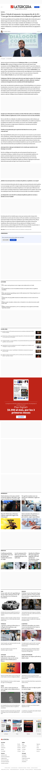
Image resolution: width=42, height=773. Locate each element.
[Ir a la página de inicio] (21, 7)
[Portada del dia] (21, 400)
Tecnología (3, 654)
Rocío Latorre (7, 31)
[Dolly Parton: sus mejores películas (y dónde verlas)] (31, 667)
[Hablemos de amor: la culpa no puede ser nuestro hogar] (31, 697)
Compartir (3, 58)
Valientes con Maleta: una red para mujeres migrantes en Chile (30, 706)
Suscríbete (13, 239)
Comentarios (9, 58)
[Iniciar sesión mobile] (40, 7)
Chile (2, 591)
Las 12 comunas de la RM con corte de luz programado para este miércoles (21, 555)
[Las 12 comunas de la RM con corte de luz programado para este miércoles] (21, 565)
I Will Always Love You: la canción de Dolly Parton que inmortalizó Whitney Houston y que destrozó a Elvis (31, 677)
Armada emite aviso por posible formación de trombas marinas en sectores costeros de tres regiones (20, 298)
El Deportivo (24, 623)
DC (19, 229)
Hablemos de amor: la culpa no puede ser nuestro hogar (31, 688)
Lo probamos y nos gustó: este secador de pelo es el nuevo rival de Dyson (31, 711)
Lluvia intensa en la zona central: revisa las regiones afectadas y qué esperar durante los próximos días (10, 497)
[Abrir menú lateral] (2, 7)
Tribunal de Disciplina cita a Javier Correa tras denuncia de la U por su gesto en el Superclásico (31, 627)
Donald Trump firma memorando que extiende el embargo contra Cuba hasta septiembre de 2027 (10, 712)
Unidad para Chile (28, 229)
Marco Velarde (12, 229)
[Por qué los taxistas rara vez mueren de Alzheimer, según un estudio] (31, 505)
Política (3, 12)
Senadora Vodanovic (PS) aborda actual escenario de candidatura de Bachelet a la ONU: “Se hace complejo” (18, 332)
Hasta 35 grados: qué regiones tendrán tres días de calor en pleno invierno (10, 643)
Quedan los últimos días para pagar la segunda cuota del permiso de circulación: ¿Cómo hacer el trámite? (34, 557)
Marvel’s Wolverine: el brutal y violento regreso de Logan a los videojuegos (9, 515)
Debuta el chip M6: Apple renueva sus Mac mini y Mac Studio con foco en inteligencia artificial (10, 676)
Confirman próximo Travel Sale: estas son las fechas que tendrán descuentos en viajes (7, 556)
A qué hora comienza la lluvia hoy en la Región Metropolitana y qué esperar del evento (10, 627)
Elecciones (7, 229)
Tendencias (3, 623)
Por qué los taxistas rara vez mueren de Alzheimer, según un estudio (30, 497)
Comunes (17, 229)
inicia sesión (6, 239)
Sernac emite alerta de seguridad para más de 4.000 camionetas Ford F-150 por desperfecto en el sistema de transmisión (21, 294)
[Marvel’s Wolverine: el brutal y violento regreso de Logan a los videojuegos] (10, 523)
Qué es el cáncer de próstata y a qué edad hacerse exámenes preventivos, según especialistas (31, 515)
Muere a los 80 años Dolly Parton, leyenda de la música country (31, 681)
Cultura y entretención (27, 654)
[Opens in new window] (28, 732)
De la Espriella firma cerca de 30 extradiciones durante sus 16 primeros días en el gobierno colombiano (20, 289)
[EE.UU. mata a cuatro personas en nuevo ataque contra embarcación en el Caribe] (10, 697)
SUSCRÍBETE (21, 417)
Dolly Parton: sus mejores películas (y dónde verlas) (31, 657)
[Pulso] (17, 732)
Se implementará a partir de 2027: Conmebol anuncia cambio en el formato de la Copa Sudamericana (31, 644)
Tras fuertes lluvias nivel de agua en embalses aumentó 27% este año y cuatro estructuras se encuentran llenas (31, 613)
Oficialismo (22, 229)
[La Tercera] (6, 732)
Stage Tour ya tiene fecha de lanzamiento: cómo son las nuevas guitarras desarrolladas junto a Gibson (9, 659)
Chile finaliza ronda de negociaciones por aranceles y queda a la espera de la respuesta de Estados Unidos (31, 619)
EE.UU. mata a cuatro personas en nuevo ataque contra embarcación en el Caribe (18, 285)
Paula (23, 685)
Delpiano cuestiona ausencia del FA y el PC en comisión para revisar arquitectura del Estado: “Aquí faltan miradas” (20, 307)
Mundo (2, 685)
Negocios (24, 591)
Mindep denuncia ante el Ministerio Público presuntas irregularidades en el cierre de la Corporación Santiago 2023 (30, 650)
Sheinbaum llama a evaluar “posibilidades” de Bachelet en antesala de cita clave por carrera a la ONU (17, 351)
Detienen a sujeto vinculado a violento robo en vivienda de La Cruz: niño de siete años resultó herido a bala (20, 303)
